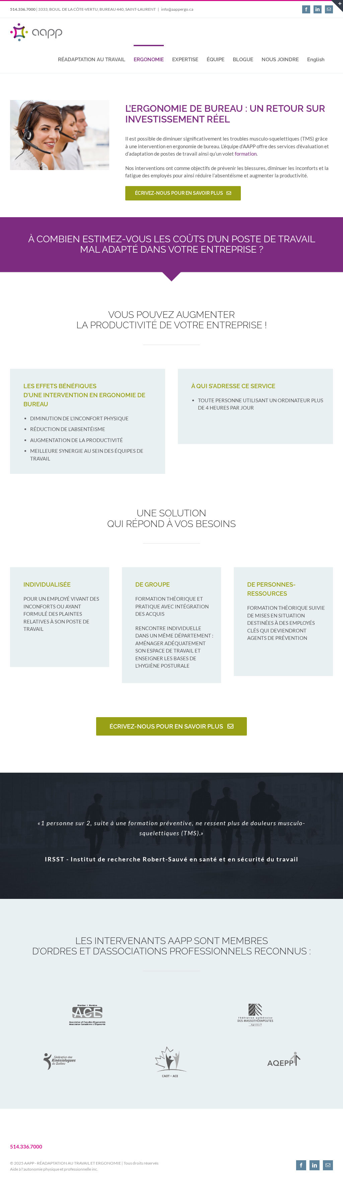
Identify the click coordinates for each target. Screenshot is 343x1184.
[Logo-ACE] (87, 997)
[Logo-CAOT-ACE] (171, 1044)
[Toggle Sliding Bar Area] (337, 6)
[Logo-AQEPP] (283, 1044)
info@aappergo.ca (177, 9)
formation (246, 154)
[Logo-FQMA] (255, 997)
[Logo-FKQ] (60, 1044)
